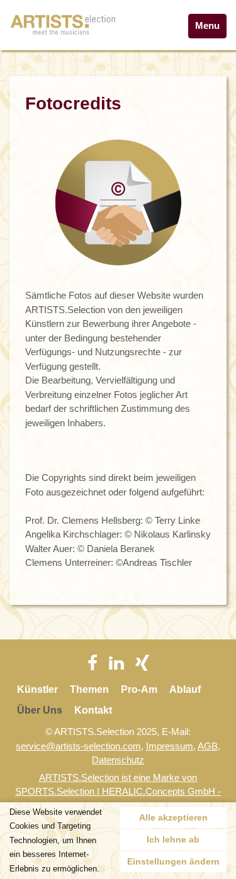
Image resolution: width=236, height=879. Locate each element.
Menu (207, 25)
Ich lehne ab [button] (173, 839)
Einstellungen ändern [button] (173, 861)
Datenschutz (118, 760)
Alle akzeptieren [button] (173, 817)
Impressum (169, 746)
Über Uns (39, 710)
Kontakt (93, 710)
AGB (208, 746)
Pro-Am (139, 689)
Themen (89, 689)
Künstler (37, 689)
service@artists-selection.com (78, 746)
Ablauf (185, 689)
